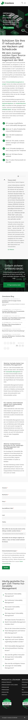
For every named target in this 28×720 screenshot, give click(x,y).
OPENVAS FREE (5, 692)
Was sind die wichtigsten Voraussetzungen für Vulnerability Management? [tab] (15, 666)
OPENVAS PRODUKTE (6, 682)
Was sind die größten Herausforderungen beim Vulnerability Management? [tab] (15, 657)
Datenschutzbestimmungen (9, 551)
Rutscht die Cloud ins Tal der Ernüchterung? (13, 331)
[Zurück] (1, 21)
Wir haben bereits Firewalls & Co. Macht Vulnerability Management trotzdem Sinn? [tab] (15, 622)
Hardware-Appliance (7, 103)
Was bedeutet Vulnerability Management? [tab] (13, 595)
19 (19, 345)
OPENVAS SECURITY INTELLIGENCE (10, 684)
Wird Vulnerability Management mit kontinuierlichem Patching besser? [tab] (14, 648)
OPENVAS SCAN (5, 687)
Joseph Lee (17, 316)
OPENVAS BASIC (6, 109)
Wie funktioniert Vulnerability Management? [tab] (13, 601)
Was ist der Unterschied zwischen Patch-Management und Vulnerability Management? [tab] (15, 631)
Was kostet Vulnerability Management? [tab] (12, 608)
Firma (3, 501)
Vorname (4, 488)
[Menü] (25, 3)
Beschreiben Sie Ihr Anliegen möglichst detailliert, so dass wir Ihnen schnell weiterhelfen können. (13, 539)
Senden (6, 567)
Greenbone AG (16, 299)
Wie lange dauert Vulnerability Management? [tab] (14, 614)
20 (22, 345)
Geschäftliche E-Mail (7, 508)
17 (13, 343)
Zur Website (11, 249)
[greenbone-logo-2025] (7, 3)
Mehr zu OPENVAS (8, 27)
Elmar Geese (17, 329)
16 (10, 343)
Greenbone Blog (8, 296)
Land (3, 515)
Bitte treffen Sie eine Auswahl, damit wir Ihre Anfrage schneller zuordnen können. (13, 530)
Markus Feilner (18, 322)
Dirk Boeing (17, 334)
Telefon (4, 522)
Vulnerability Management (13, 371)
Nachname (5, 494)
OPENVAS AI (4, 694)
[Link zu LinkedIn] (25, 717)
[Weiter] (26, 21)
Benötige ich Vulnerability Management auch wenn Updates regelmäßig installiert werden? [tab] (14, 639)
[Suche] (21, 3)
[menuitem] (21, 3)
